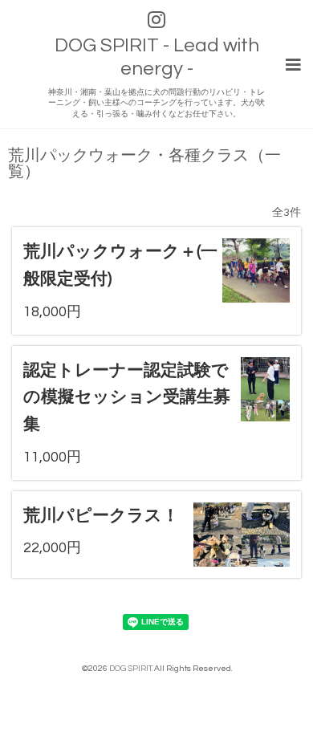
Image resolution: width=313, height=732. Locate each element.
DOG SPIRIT (130, 668)
